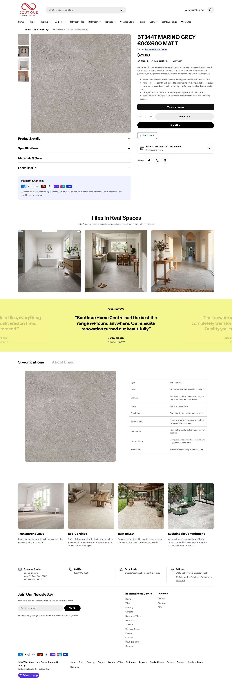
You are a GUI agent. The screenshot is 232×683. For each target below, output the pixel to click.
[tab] (31, 363)
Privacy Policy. (72, 615)
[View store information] (209, 148)
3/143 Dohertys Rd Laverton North (192, 573)
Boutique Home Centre (156, 49)
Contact (180, 662)
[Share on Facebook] (149, 160)
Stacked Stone (157, 662)
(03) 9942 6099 (81, 573)
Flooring (90, 662)
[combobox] (86, 10)
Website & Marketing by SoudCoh (34, 669)
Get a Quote (148, 135)
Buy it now (176, 125)
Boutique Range (41, 29)
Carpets (101, 662)
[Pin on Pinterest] (165, 160)
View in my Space (175, 107)
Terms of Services (53, 615)
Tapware (143, 662)
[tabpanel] (116, 416)
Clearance (74, 667)
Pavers (170, 662)
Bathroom (131, 662)
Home (28, 29)
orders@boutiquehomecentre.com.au (142, 573)
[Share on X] (157, 160)
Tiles (81, 662)
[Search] (122, 10)
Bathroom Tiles (115, 662)
